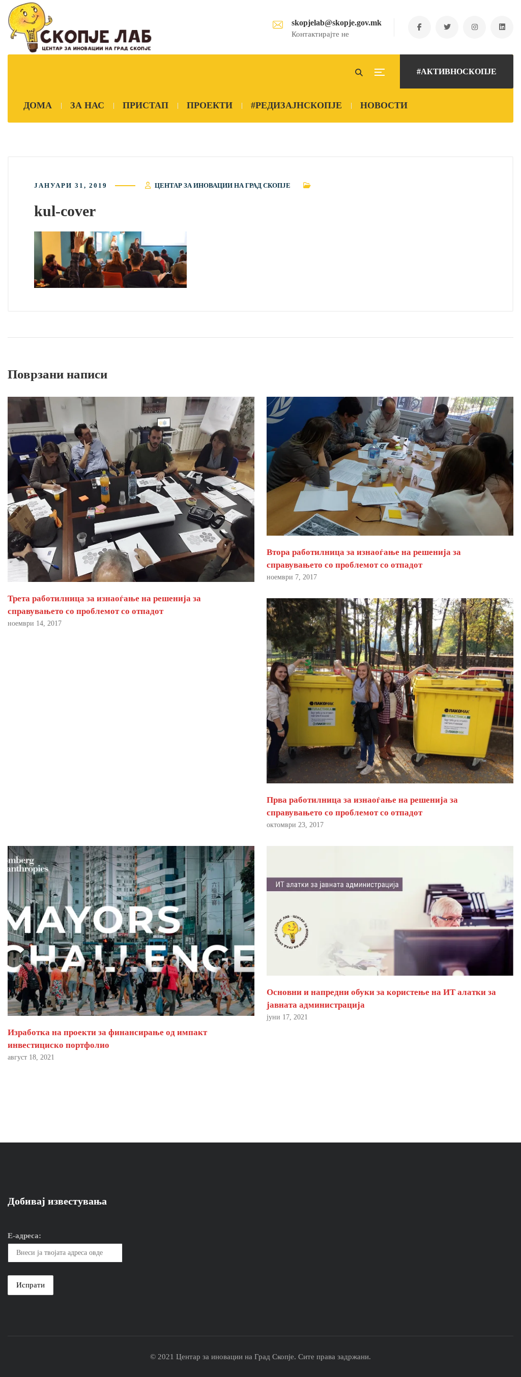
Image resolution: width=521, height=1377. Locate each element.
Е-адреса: (24, 1236)
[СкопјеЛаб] (80, 27)
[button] (110, 259)
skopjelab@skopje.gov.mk (337, 22)
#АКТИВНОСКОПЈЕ (457, 71)
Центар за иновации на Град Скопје (223, 185)
